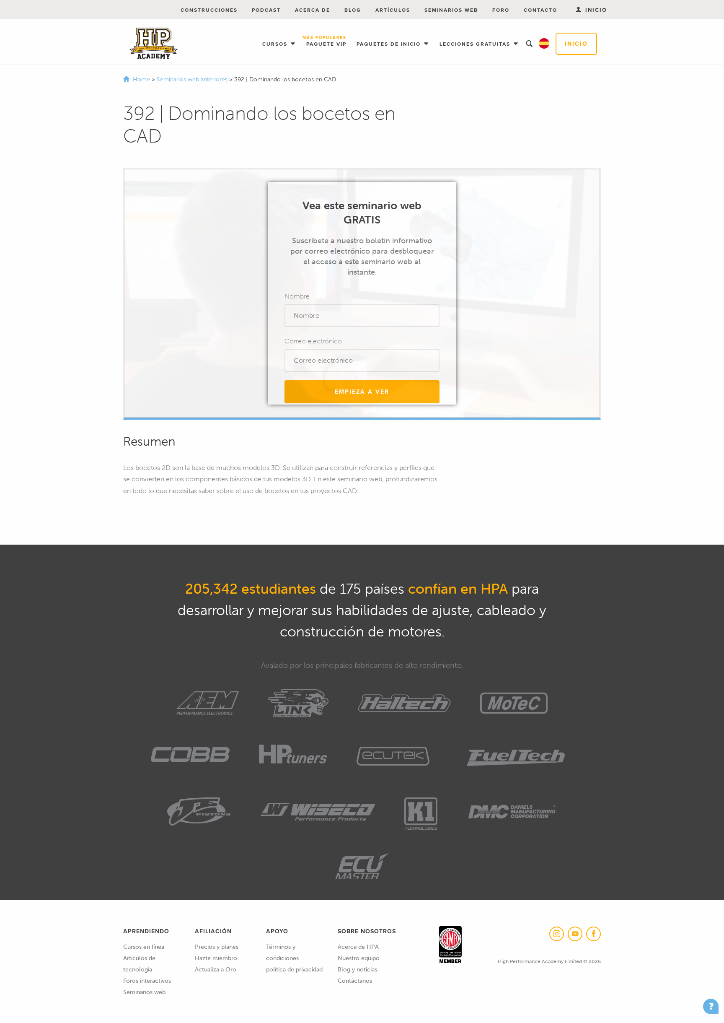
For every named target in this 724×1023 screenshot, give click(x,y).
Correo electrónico (313, 341)
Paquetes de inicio (390, 44)
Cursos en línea (143, 946)
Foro (500, 10)
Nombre (297, 296)
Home (141, 79)
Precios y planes (216, 946)
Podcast (266, 10)
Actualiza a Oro (215, 969)
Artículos (392, 10)
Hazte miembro (216, 958)
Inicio (576, 43)
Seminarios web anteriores (193, 79)
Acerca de (312, 10)
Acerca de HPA (358, 946)
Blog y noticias (357, 969)
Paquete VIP (326, 42)
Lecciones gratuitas (476, 44)
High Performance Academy (153, 43)
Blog (352, 10)
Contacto (540, 10)
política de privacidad (294, 969)
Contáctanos (355, 980)
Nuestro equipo (359, 958)
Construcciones (209, 10)
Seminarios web (451, 10)
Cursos (276, 44)
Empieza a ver (362, 391)
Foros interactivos (147, 980)
